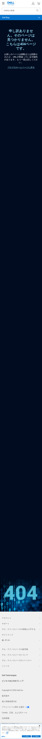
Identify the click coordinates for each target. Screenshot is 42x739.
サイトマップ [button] (7, 635)
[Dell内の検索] (37, 10)
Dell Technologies (9, 675)
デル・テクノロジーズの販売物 (15, 649)
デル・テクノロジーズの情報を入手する (18, 629)
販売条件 (5, 696)
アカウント (6, 618)
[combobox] (21, 10)
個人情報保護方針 (9, 701)
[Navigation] (3, 3)
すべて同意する (36, 736)
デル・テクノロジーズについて (15, 655)
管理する (3, 736)
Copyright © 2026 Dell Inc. (12, 690)
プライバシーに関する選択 (13, 707)
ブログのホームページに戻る (21, 67)
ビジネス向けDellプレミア (13, 681)
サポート (5, 624)
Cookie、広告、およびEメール (14, 713)
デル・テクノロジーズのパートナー (17, 660)
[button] (33, 3)
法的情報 (5, 718)
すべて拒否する (26, 736)
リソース (5, 666)
